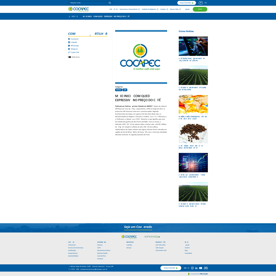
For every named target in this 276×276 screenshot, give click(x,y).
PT (201, 3)
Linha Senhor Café (161, 250)
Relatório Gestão (102, 253)
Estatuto (99, 245)
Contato (187, 248)
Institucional (72, 245)
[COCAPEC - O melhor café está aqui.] (78, 9)
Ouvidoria (100, 259)
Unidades (129, 245)
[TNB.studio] (198, 274)
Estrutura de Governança (75, 248)
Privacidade (188, 253)
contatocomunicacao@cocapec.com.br (93, 269)
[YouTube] (200, 268)
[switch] (69, 57)
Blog (186, 250)
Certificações (72, 250)
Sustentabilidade (73, 256)
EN (206, 3)
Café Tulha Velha (160, 245)
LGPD (99, 248)
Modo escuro (76, 57)
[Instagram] (192, 268)
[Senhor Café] (206, 268)
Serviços (128, 248)
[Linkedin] (196, 268)
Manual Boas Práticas (103, 250)
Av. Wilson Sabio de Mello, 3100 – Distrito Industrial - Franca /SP (90, 266)
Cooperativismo (73, 253)
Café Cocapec (160, 248)
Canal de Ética (101, 256)
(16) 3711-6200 (73, 269)
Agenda (187, 245)
